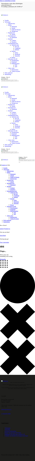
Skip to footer (11, 0)
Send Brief (3, 235)
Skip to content (4, 0)
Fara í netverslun (4, 242)
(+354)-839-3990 (6, 414)
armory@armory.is (5, 228)
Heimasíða (3, 259)
